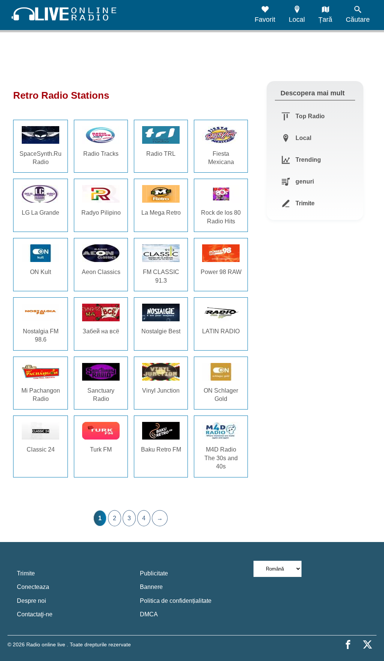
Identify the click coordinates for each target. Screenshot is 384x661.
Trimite (26, 573)
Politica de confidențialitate (176, 601)
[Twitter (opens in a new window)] (367, 644)
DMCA (149, 614)
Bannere (151, 587)
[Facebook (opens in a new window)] (348, 644)
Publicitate (154, 573)
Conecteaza (33, 587)
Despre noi (31, 601)
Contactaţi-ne (34, 614)
